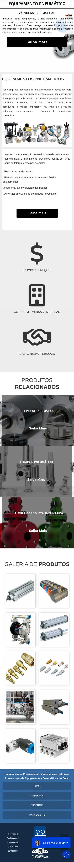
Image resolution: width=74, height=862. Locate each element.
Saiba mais (37, 45)
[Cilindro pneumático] (54, 645)
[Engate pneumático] (20, 684)
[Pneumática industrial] (20, 723)
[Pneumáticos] (20, 762)
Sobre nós (37, 795)
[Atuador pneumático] (20, 607)
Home (37, 786)
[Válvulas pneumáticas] (54, 762)
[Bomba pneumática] (20, 645)
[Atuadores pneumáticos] (54, 607)
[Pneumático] (54, 723)
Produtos (37, 805)
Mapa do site (37, 815)
